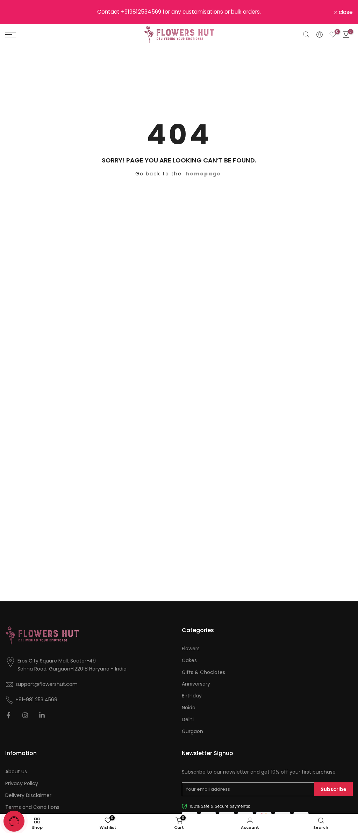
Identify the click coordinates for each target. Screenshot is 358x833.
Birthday (192, 696)
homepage (203, 173)
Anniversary (196, 684)
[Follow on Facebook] (8, 715)
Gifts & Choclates (203, 672)
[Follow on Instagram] (25, 715)
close (16, 12)
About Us (16, 771)
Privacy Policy (21, 783)
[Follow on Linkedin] (42, 715)
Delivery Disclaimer (28, 795)
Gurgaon (192, 731)
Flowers (191, 648)
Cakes (189, 660)
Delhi (188, 719)
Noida (188, 707)
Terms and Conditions (32, 807)
